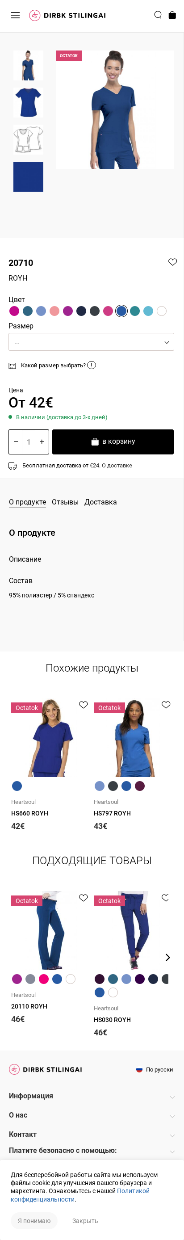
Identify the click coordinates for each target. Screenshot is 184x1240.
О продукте (27, 502)
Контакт (23, 1134)
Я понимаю (34, 1220)
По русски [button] (159, 1069)
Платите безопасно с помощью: (63, 1150)
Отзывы (65, 502)
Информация (31, 1096)
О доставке (117, 465)
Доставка (100, 502)
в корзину (117, 441)
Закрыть (85, 1220)
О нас (18, 1115)
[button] (91, 342)
